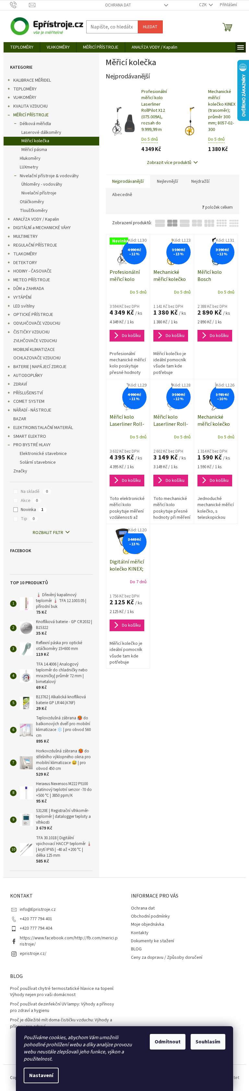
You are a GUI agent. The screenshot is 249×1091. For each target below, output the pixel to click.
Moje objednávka (147, 924)
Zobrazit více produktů (169, 162)
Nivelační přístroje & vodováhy (49, 176)
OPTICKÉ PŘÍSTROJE (33, 314)
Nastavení (41, 1075)
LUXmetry (29, 167)
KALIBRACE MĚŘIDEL (32, 80)
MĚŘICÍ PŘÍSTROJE (31, 115)
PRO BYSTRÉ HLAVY (32, 445)
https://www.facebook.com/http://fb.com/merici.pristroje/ (69, 941)
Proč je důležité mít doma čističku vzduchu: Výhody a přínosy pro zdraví (61, 1023)
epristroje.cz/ (33, 953)
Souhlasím (208, 1041)
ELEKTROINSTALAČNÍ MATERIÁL (43, 427)
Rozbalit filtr (48, 532)
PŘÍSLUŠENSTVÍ (28, 393)
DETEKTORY (25, 263)
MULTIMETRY (25, 236)
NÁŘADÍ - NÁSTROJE (32, 410)
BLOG (136, 949)
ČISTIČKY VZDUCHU (31, 332)
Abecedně (122, 195)
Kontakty (139, 933)
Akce (29, 500)
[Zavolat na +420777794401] (19, 5)
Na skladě (34, 491)
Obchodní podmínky (150, 916)
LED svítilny (24, 306)
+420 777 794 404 (36, 928)
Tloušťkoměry (34, 210)
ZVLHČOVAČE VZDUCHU (35, 341)
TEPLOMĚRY (25, 89)
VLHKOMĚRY (24, 97)
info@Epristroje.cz (38, 909)
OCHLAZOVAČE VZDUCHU (37, 358)
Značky (20, 471)
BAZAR (19, 419)
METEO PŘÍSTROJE (31, 280)
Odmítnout (168, 1041)
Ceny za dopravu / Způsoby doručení (166, 957)
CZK (203, 5)
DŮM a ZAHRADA (28, 288)
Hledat (150, 27)
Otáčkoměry (32, 202)
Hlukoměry (30, 158)
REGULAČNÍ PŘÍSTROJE (35, 245)
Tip (28, 519)
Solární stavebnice (38, 462)
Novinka (32, 509)
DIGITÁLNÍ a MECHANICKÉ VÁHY (42, 228)
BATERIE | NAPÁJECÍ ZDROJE (39, 367)
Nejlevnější (167, 181)
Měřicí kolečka (35, 141)
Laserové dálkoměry (41, 132)
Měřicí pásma (34, 149)
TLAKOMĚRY (25, 254)
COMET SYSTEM (28, 401)
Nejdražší (200, 181)
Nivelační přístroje (38, 193)
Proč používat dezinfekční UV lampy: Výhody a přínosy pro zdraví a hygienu (62, 1007)
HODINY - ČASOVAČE (32, 271)
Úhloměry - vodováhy (41, 184)
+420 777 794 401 (36, 919)
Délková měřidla (35, 124)
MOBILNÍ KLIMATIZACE (34, 349)
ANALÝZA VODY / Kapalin (36, 219)
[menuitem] (22, 47)
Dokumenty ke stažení (152, 941)
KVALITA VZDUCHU (30, 106)
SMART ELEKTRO (29, 436)
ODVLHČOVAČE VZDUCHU (36, 323)
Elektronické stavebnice (43, 453)
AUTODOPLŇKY (27, 375)
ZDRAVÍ (20, 384)
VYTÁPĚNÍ (22, 297)
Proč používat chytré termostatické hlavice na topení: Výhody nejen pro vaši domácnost (62, 992)
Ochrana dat (118, 5)
